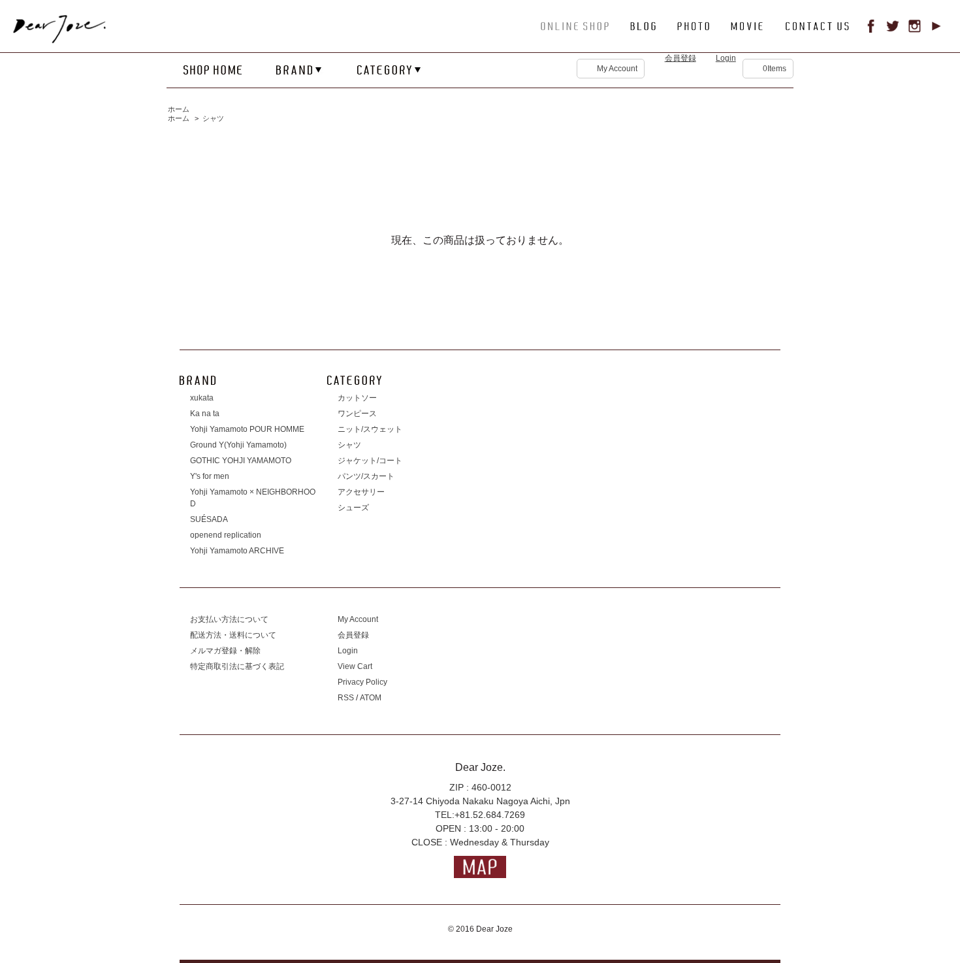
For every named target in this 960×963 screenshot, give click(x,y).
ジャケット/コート (370, 460)
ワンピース (357, 413)
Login (726, 58)
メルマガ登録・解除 (225, 650)
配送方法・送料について (233, 635)
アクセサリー (361, 492)
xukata (202, 397)
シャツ (213, 118)
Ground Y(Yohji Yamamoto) (238, 444)
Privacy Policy (362, 682)
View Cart (355, 666)
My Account (617, 68)
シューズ (353, 507)
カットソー (357, 397)
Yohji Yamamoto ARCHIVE (237, 550)
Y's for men (209, 476)
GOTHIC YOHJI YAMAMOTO (240, 460)
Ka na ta (204, 413)
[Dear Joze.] (69, 41)
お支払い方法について (229, 619)
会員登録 (680, 58)
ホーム (178, 109)
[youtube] (936, 29)
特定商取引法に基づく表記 (237, 666)
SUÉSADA (209, 519)
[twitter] (892, 29)
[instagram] (914, 29)
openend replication (225, 535)
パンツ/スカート (366, 476)
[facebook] (871, 29)
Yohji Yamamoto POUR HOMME (247, 429)
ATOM (370, 697)
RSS (346, 697)
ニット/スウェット (370, 429)
